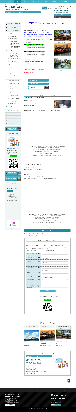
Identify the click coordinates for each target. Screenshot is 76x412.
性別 (28, 270)
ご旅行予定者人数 (30, 279)
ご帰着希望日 (29, 261)
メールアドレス (30, 276)
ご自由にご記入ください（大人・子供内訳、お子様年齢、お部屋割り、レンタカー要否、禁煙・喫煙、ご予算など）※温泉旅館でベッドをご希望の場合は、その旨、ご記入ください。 (33, 284)
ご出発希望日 (29, 257)
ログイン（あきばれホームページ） (69, 410)
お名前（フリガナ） (31, 267)
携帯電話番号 (29, 272)
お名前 (28, 265)
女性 (47, 270)
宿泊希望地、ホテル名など (32, 253)
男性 (44, 270)
